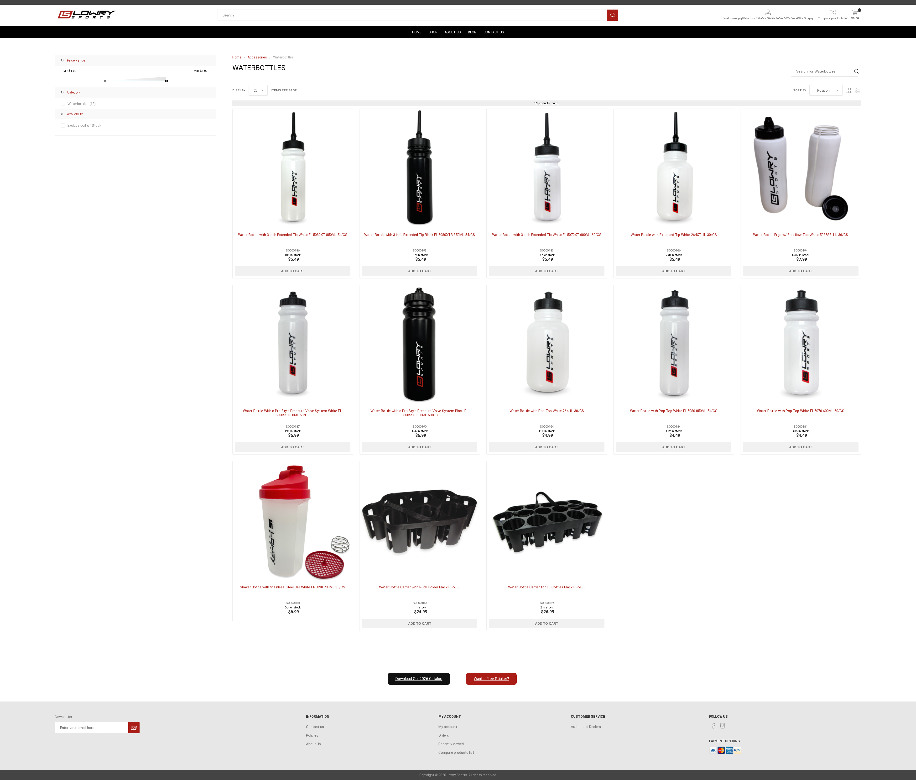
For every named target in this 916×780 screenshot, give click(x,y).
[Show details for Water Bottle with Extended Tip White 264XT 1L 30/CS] (674, 169)
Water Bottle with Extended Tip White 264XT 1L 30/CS (674, 235)
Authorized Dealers (586, 727)
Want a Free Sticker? (491, 678)
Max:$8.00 (201, 71)
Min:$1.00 (69, 71)
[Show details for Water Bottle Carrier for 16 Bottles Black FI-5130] (547, 521)
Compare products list (833, 18)
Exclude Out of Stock (84, 125)
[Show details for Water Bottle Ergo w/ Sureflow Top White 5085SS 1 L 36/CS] (800, 169)
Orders (443, 735)
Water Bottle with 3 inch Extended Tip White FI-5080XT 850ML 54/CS (292, 235)
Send (134, 727)
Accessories (257, 57)
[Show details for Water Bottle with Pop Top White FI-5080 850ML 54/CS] (674, 345)
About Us (313, 744)
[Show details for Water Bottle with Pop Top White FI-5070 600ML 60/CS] (800, 345)
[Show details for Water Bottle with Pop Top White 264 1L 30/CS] (547, 345)
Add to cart (292, 271)
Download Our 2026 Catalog (418, 678)
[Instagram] (722, 726)
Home (236, 57)
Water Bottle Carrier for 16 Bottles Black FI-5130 (546, 587)
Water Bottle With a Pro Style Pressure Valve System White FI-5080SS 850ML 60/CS (292, 413)
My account (447, 727)
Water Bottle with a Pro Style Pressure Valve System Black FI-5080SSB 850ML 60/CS (419, 413)
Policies (312, 735)
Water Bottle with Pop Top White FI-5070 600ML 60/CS (800, 411)
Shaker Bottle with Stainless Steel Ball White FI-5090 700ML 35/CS (292, 587)
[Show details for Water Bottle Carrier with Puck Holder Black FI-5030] (419, 521)
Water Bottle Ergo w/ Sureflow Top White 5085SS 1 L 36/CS (800, 235)
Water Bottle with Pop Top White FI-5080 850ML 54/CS (673, 411)
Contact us (315, 727)
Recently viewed (451, 744)
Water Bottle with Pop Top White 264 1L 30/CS (547, 411)
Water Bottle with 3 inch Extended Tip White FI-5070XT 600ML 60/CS (546, 235)
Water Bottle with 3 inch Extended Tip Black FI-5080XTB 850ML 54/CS (419, 235)
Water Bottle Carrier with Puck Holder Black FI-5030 (419, 587)
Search (612, 15)
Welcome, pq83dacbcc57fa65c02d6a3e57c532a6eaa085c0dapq (768, 18)
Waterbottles (82, 104)
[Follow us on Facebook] (713, 726)
